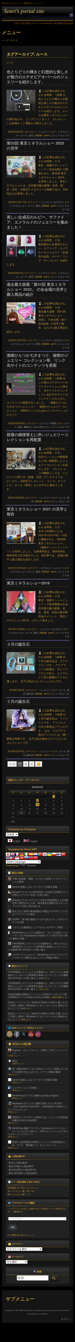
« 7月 (12, 821)
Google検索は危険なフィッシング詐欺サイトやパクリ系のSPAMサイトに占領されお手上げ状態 (37, 995)
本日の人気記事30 (17, 1162)
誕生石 (30, 693)
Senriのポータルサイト (37, 13)
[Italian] (26, 854)
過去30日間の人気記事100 (22, 1169)
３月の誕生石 (18, 644)
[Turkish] (63, 854)
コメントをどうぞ (60, 135)
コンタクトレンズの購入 (25, 1087)
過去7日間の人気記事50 (20, 1166)
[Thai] (8, 857)
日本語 (16, 841)
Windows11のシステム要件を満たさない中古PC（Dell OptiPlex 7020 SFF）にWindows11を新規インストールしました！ (37, 1106)
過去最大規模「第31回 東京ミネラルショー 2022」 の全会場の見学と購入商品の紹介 (37, 289)
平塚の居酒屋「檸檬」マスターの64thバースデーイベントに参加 (40, 880)
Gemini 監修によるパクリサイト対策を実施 (34, 886)
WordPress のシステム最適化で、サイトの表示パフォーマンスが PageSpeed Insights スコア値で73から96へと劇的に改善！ (38, 935)
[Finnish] (59, 854)
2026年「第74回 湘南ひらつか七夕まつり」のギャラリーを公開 (39, 920)
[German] (22, 854)
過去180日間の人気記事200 (22, 1173)
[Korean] (45, 854)
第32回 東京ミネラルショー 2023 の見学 (35, 145)
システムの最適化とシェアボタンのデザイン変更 (37, 927)
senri (41, 978)
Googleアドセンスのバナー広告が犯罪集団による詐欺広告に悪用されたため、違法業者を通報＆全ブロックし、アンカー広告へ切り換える (38, 902)
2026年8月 (37, 787)
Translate (31, 865)
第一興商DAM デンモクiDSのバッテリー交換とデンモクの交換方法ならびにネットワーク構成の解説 (40, 1070)
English (34, 841)
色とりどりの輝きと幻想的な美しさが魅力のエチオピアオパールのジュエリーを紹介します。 (37, 76)
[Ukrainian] (49, 854)
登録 (12, 1227)
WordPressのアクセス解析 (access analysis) (35, 1095)
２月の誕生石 (18, 701)
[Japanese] (8, 854)
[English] (12, 854)
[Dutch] (35, 854)
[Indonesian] (17, 857)
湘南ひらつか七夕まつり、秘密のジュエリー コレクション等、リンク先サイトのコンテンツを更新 (37, 360)
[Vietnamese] (22, 857)
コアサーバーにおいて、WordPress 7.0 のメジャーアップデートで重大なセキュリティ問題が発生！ (39, 956)
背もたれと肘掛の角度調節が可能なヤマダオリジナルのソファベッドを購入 (40, 912)
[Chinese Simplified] (35, 857)
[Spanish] (31, 854)
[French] (17, 854)
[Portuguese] (40, 854)
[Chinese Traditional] (31, 857)
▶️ (38, 764)
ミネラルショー (18, 205)
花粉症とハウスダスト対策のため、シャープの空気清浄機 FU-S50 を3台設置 (40, 1118)
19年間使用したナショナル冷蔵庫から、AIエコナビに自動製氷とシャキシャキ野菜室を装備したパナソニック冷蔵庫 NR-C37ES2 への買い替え (38, 946)
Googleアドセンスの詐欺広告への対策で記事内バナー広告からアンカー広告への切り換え (40, 893)
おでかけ (58, 202)
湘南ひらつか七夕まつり (36, 426)
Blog (14, 1060)
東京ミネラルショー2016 (28, 583)
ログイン (65, 1318)
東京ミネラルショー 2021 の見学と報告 (37, 511)
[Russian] (26, 857)
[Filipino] (12, 857)
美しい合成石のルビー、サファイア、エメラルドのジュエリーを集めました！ (37, 222)
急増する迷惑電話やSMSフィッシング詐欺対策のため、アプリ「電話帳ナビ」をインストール (39, 1143)
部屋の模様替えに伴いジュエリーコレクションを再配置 (37, 437)
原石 (31, 135)
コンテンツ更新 (48, 423)
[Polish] (54, 854)
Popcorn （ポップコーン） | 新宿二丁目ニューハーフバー (39, 1051)
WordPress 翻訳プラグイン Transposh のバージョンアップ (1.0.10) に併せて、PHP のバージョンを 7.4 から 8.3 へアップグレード (38, 1131)
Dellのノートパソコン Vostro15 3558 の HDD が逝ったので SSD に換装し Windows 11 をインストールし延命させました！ (37, 1005)
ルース (24, 135)
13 (37, 804)
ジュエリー (44, 131)
